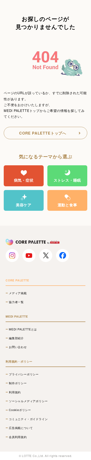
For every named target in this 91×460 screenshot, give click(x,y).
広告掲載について (21, 427)
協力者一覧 (16, 302)
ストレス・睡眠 (67, 180)
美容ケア (24, 205)
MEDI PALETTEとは (23, 329)
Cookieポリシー (20, 410)
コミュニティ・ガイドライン (28, 419)
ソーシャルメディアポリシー (28, 401)
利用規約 (15, 392)
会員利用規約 (18, 437)
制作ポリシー (18, 383)
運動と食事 (67, 205)
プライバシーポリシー (24, 374)
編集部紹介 (16, 338)
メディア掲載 (18, 293)
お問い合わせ (18, 347)
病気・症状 (24, 180)
